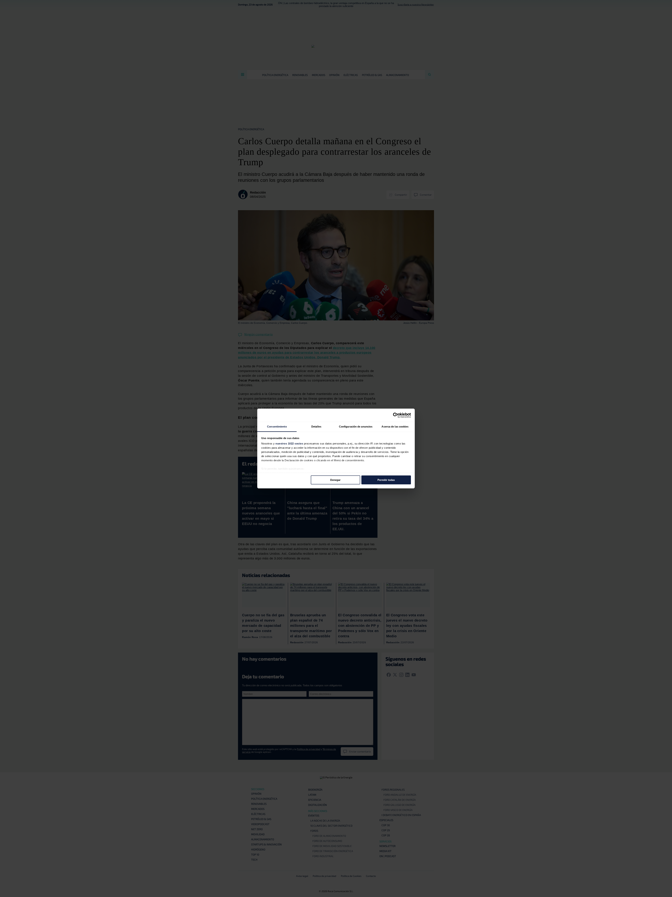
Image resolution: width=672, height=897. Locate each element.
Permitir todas (386, 479)
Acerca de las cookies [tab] (395, 426)
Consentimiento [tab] (277, 426)
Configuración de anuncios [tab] (356, 426)
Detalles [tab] (316, 426)
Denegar (335, 479)
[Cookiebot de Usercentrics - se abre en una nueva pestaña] (395, 415)
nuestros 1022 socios (289, 443)
